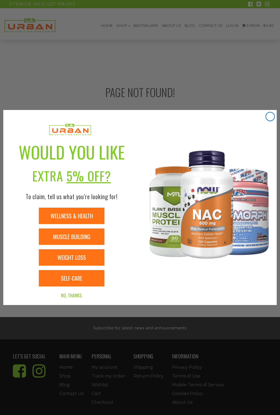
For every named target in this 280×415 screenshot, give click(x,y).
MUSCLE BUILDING (71, 237)
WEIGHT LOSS (71, 257)
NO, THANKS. (71, 295)
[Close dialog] (270, 116)
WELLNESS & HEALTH (72, 216)
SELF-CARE (71, 278)
